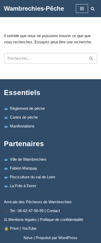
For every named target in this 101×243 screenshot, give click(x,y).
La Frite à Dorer (23, 186)
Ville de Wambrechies (28, 159)
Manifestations (22, 126)
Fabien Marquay (23, 168)
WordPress (67, 237)
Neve (28, 237)
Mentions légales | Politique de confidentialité (45, 219)
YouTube (29, 228)
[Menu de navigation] (82, 8)
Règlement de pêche (27, 108)
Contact (53, 210)
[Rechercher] (93, 9)
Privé (14, 228)
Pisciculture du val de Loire (32, 177)
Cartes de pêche (24, 117)
